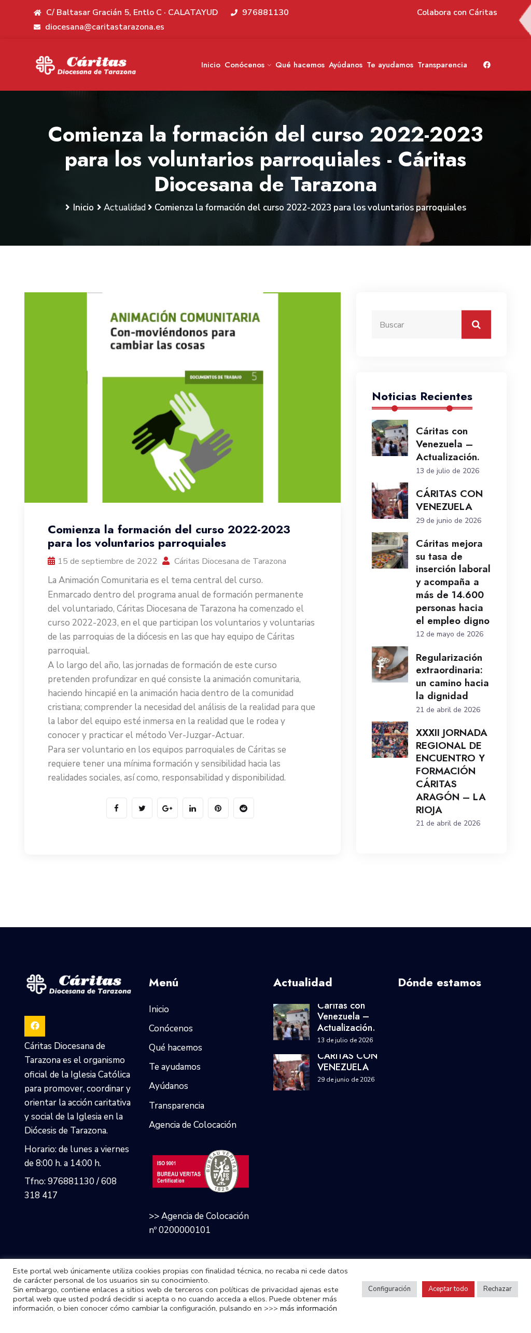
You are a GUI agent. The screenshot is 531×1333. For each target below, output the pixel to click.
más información (308, 1308)
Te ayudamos (390, 64)
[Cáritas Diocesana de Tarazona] (86, 65)
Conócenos (244, 64)
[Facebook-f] (486, 64)
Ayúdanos (345, 64)
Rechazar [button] (497, 1289)
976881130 (264, 12)
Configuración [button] (389, 1289)
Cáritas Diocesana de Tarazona (229, 561)
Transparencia (442, 64)
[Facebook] (34, 1026)
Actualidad (125, 208)
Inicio (210, 64)
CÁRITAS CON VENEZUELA (449, 500)
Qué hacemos (300, 64)
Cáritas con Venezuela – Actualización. (448, 444)
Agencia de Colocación (192, 1125)
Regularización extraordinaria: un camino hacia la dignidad (452, 676)
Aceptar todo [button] (448, 1289)
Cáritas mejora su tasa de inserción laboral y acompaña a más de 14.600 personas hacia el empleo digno (453, 582)
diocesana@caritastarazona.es (103, 27)
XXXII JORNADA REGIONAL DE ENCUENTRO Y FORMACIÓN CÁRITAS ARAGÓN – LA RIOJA (451, 771)
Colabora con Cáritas (457, 12)
